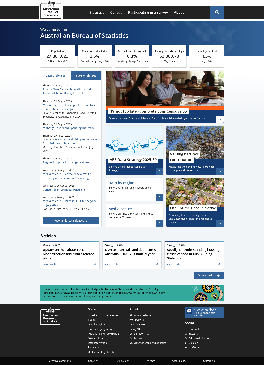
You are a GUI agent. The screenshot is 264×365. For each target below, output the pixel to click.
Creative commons (60, 361)
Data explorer (96, 338)
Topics (91, 320)
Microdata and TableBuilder (104, 333)
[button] (217, 12)
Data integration (97, 342)
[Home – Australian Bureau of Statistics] (50, 316)
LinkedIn (193, 342)
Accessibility (179, 361)
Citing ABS (135, 329)
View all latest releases (69, 220)
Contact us (136, 338)
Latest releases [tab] (55, 75)
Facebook (194, 329)
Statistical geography (100, 329)
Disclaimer (123, 361)
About (179, 12)
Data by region (96, 324)
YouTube (194, 347)
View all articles (207, 275)
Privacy (150, 361)
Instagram (194, 333)
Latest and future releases (103, 315)
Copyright (93, 361)
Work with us (137, 320)
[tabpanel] (71, 153)
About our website (140, 315)
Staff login (209, 361)
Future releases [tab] (86, 75)
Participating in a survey (148, 12)
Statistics (96, 12)
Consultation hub (140, 333)
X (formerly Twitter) (199, 338)
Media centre (137, 324)
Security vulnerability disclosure (148, 342)
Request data (95, 347)
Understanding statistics (102, 352)
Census (116, 12)
